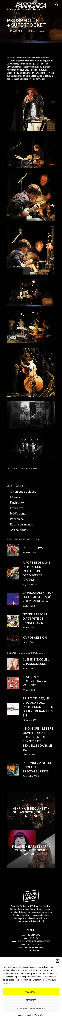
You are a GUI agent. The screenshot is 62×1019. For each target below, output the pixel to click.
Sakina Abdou (19, 530)
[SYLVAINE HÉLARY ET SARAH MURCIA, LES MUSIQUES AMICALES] (31, 849)
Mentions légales (25, 1015)
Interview (16, 508)
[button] (57, 960)
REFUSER (31, 1000)
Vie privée (38, 1015)
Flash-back (17, 502)
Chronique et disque (23, 492)
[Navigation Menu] (4, 4)
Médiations (17, 513)
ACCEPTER (31, 992)
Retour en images (36, 31)
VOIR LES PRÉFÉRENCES (31, 1008)
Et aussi (15, 497)
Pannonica (17, 519)
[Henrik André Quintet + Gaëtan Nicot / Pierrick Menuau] (31, 811)
